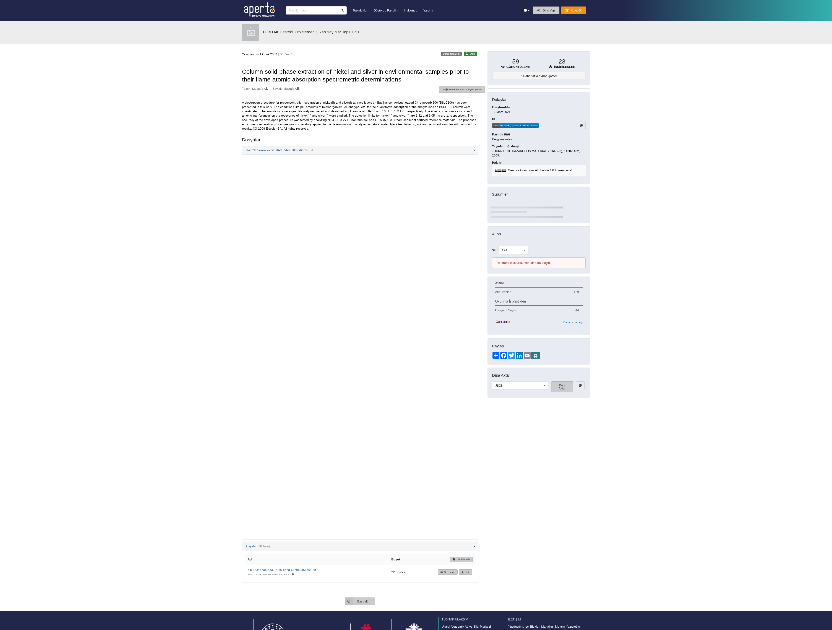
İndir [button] (467, 572)
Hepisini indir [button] (463, 559)
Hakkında (410, 10)
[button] (527, 10)
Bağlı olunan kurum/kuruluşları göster (462, 89)
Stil (494, 250)
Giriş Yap (548, 10)
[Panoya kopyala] (581, 125)
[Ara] (342, 10)
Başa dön (363, 601)
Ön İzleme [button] (449, 572)
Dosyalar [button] (257, 546)
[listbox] (513, 250)
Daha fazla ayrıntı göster (540, 76)
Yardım (428, 10)
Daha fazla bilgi (573, 322)
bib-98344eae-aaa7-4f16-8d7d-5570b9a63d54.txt (282, 569)
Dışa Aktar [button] (562, 387)
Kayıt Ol (576, 10)
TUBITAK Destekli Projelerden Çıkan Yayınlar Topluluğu (310, 32)
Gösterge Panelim (386, 10)
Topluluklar (360, 10)
